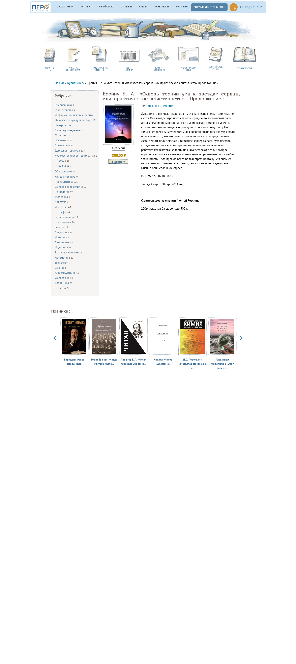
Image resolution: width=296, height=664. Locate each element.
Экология (62, 288)
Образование (65, 171)
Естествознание (66, 217)
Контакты (162, 6)
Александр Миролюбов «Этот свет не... (222, 364)
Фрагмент (118, 148)
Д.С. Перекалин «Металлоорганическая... (193, 364)
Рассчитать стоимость (209, 7)
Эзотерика (62, 197)
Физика (60, 267)
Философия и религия (70, 187)
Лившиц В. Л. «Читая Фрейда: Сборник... (133, 362)
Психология (64, 192)
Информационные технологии (75, 115)
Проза (63, 160)
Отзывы (126, 6)
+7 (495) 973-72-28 (251, 7)
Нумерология (64, 125)
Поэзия (64, 165)
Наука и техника (66, 176)
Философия (64, 278)
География (62, 212)
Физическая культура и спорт (75, 120)
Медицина (63, 247)
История (62, 237)
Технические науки (68, 252)
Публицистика (66, 181)
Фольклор (62, 135)
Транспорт (62, 262)
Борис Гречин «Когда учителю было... (104, 362)
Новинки (63, 140)
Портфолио (105, 6)
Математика (64, 257)
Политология (65, 222)
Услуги (85, 6)
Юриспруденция (67, 273)
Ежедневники (64, 105)
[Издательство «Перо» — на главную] (42, 7)
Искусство (63, 207)
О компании (65, 6)
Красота (61, 202)
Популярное (64, 145)
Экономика (63, 283)
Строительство (65, 110)
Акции (143, 6)
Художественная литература (76, 155)
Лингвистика (64, 242)
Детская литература (70, 150)
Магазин (182, 6)
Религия (61, 227)
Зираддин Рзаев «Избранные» (74, 362)
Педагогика (64, 232)
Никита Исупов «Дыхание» (163, 362)
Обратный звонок (234, 7)
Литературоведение (68, 130)
